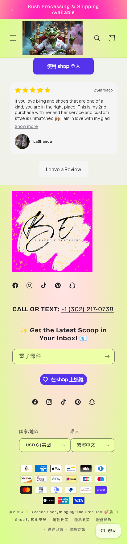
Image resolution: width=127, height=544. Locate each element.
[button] (13, 38)
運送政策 (55, 529)
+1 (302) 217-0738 (87, 309)
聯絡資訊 (77, 529)
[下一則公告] (115, 9)
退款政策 (60, 520)
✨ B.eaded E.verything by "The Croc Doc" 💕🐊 (69, 512)
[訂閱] (107, 356)
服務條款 (104, 520)
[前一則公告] (11, 9)
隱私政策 (82, 520)
